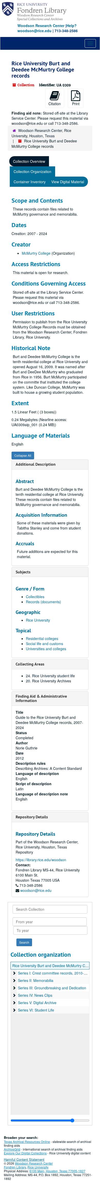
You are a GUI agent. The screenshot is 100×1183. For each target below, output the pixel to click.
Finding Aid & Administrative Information (41, 699)
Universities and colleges (46, 648)
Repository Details (32, 817)
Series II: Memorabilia (35, 980)
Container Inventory (30, 181)
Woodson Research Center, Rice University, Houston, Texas (41, 133)
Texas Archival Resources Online (27, 1141)
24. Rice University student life (50, 675)
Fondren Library (15, 1167)
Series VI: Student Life (36, 1010)
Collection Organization (32, 171)
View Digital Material (67, 181)
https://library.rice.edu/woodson (41, 859)
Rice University (38, 620)
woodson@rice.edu (36, 890)
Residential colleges (42, 638)
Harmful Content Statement (24, 1159)
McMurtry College (36, 253)
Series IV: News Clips (35, 995)
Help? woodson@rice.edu (47, 28)
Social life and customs (44, 643)
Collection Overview (29, 161)
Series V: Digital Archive (37, 1002)
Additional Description (36, 464)
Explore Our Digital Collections (25, 1153)
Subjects (23, 572)
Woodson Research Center (40, 25)
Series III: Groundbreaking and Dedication (52, 987)
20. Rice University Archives (48, 680)
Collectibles (35, 596)
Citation (54, 103)
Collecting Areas (30, 664)
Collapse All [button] (22, 455)
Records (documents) (43, 601)
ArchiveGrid (12, 1149)
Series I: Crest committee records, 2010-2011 (55, 973)
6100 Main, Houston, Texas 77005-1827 (57, 1171)
